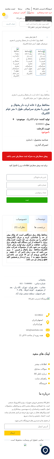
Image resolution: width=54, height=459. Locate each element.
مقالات (27, 9)
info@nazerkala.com (34, 330)
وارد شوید (44, 21)
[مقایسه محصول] (47, 41)
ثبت (27, 200)
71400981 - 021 (26, 283)
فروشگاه (43, 383)
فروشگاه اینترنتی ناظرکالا (42, 9)
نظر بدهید (28, 37)
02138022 (39, 315)
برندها (20, 9)
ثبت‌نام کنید (32, 21)
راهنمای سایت (41, 379)
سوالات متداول (40, 369)
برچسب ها (39, 227)
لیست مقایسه (10, 9)
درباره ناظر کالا (40, 374)
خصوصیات (21, 219)
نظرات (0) (19, 227)
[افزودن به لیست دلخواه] (47, 35)
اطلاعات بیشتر (41, 364)
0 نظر (35, 37)
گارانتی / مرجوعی (19, 13)
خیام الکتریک (32, 119)
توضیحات (40, 219)
